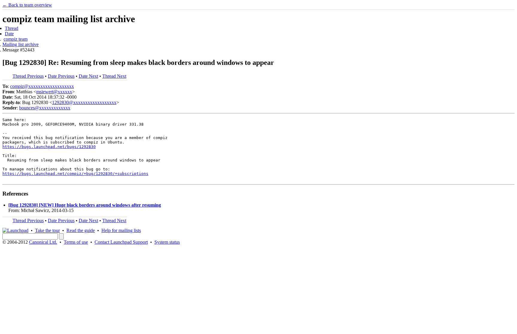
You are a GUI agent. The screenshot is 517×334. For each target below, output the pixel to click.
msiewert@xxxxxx (54, 91)
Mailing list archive (20, 44)
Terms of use (76, 242)
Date (9, 33)
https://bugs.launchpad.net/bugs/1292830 (49, 146)
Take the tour (47, 230)
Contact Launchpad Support (121, 242)
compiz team (16, 39)
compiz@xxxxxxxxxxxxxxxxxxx (42, 86)
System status (167, 242)
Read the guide (80, 230)
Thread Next (114, 76)
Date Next (88, 76)
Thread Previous (28, 76)
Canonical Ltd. (43, 242)
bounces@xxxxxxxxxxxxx (44, 107)
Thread (11, 28)
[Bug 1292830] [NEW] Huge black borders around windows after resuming (84, 205)
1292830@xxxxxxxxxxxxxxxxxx (84, 102)
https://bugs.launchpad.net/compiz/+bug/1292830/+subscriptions (75, 173)
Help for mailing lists (121, 230)
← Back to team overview (27, 4)
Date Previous (61, 76)
